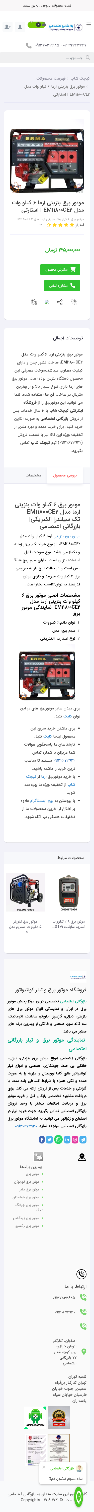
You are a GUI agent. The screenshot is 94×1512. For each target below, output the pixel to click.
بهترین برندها (31, 1167)
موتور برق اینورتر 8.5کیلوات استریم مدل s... (25, 927)
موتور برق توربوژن (26, 1181)
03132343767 (74, 45)
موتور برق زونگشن (26, 1218)
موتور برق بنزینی (66, 536)
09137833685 (47, 45)
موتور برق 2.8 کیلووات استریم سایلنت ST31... (68, 924)
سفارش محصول (56, 269)
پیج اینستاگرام (41, 801)
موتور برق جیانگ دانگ (29, 1207)
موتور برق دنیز (29, 1189)
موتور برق (32, 1174)
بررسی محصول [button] (65, 475)
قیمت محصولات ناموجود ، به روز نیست (47, 5)
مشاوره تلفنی (58, 285)
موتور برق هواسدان (26, 1197)
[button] (37, 25)
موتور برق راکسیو (27, 1226)
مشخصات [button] (33, 475)
